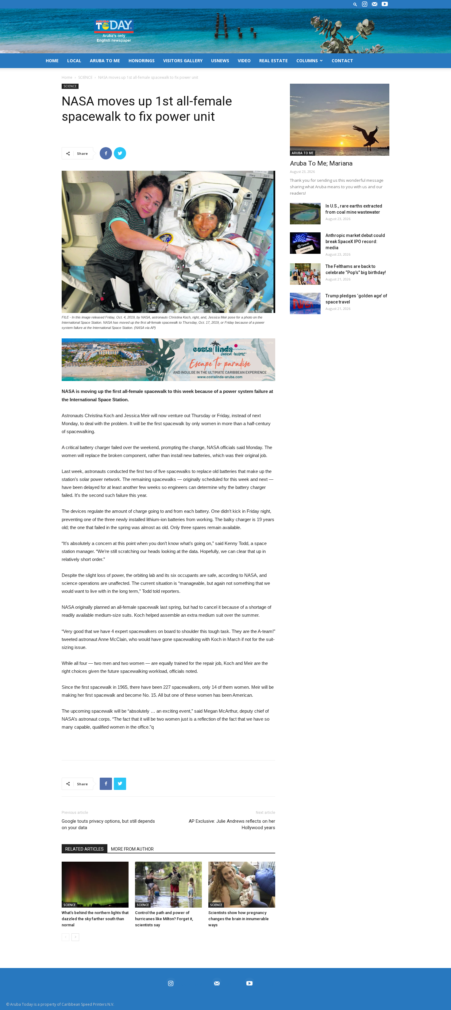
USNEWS (220, 60)
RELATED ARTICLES (84, 849)
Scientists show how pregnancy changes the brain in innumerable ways (238, 918)
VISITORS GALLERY (182, 60)
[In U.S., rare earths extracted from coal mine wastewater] (305, 213)
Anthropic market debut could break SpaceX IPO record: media (355, 241)
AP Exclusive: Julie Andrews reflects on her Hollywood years (232, 824)
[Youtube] (384, 4)
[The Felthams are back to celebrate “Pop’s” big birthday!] (305, 274)
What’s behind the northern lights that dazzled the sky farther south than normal (95, 918)
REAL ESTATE (273, 60)
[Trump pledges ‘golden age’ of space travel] (305, 303)
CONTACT (342, 60)
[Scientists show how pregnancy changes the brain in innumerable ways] (241, 885)
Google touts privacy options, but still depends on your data (108, 824)
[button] (355, 4)
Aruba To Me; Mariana (321, 163)
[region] (168, 359)
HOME (52, 60)
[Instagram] (364, 4)
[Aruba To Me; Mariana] (339, 120)
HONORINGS (142, 60)
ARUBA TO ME (105, 60)
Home (67, 77)
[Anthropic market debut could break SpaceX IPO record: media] (305, 243)
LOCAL (74, 60)
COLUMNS (307, 60)
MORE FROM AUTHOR (132, 849)
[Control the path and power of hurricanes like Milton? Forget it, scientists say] (168, 885)
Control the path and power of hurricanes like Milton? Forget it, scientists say (164, 918)
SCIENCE (85, 77)
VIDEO (244, 60)
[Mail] (374, 4)
